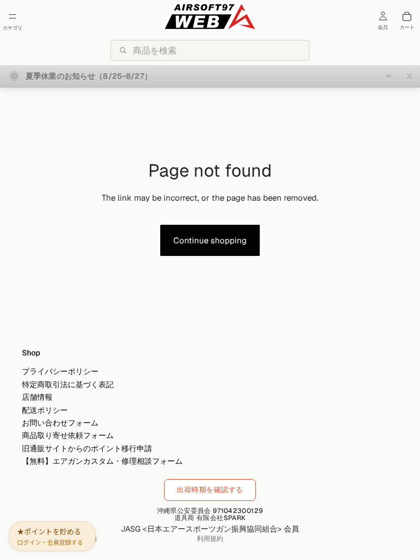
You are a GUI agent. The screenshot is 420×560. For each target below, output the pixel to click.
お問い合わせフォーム (60, 423)
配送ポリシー (45, 410)
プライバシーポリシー (60, 372)
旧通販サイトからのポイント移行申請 (87, 448)
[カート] (407, 16)
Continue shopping (210, 240)
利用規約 (210, 538)
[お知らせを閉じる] (409, 76)
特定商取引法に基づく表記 (68, 384)
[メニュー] (12, 16)
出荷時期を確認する (210, 490)
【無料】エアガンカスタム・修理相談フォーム (102, 461)
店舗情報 (37, 397)
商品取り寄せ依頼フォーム (68, 436)
